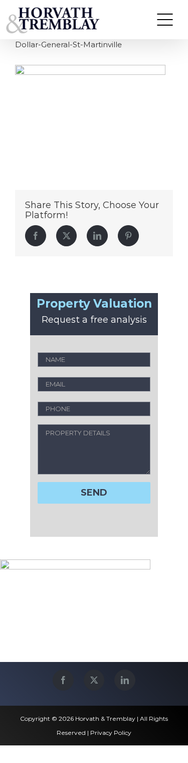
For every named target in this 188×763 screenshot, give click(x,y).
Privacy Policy (110, 732)
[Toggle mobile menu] (165, 20)
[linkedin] (124, 680)
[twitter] (94, 680)
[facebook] (63, 680)
